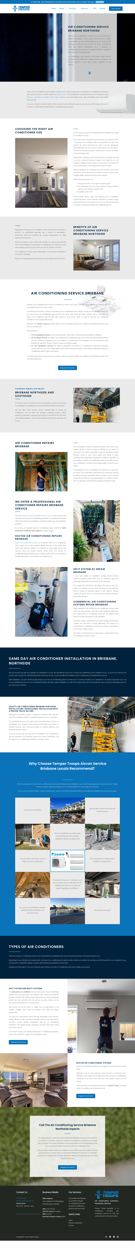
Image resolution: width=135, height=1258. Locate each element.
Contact (102, 8)
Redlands (63, 97)
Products (84, 8)
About (61, 8)
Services (72, 8)
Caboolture (38, 97)
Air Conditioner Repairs (76, 1201)
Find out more (99, 2)
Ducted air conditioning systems (26, 543)
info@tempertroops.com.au (25, 1201)
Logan (56, 97)
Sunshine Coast (48, 97)
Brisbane (30, 97)
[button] (116, 8)
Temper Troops (61, 94)
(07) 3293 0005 (21, 1198)
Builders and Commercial (77, 1208)
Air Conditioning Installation (77, 1198)
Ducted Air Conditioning (76, 1206)
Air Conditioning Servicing (77, 1203)
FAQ (94, 8)
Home (53, 8)
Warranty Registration (75, 1223)
